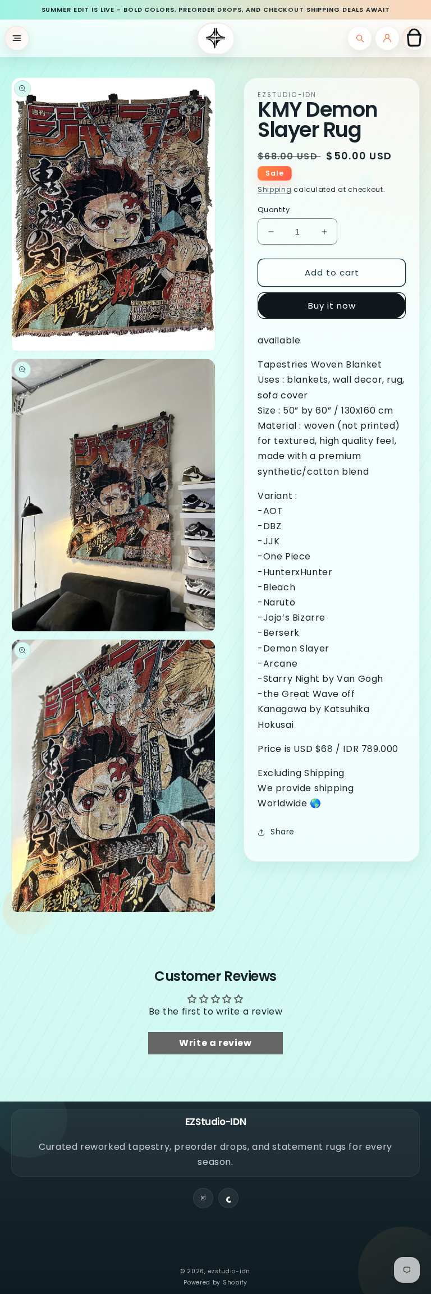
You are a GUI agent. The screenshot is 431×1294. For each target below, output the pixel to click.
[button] (16, 38)
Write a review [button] (215, 1042)
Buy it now (332, 305)
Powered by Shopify (215, 1282)
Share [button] (282, 831)
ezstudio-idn (229, 1271)
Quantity (274, 209)
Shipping (275, 189)
